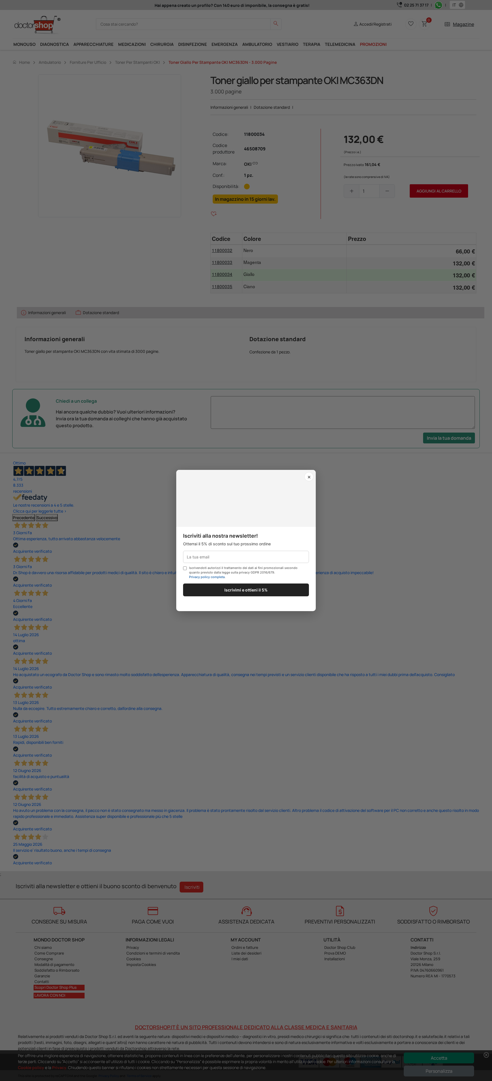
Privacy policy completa (207, 577)
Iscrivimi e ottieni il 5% (246, 589)
